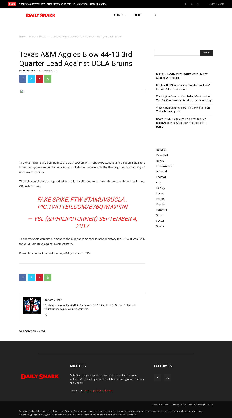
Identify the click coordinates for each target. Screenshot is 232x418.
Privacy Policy (179, 404)
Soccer (160, 220)
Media (159, 193)
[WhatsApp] (47, 79)
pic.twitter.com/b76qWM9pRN (82, 206)
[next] (128, 4)
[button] (155, 15)
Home (22, 36)
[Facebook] (185, 4)
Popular (160, 204)
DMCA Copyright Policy (201, 404)
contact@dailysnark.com (98, 390)
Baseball (161, 149)
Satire (159, 215)
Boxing (160, 160)
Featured (161, 171)
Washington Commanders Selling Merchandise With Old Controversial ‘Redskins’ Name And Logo (184, 98)
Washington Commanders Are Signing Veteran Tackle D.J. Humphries (183, 109)
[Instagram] (191, 4)
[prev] (122, 4)
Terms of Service (160, 404)
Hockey (160, 188)
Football (43, 36)
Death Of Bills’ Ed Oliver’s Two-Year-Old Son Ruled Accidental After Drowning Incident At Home (181, 123)
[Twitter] (197, 4)
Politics (160, 198)
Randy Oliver (29, 70)
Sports (32, 36)
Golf (158, 182)
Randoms (161, 209)
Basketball (162, 155)
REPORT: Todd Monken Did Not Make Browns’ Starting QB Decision (182, 76)
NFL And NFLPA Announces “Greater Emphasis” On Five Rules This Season (183, 87)
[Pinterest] (39, 79)
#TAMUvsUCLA (104, 199)
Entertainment (164, 166)
